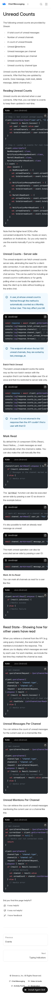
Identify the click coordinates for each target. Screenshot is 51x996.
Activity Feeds (19, 986)
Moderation (35, 986)
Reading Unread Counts (17, 90)
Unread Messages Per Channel (22, 723)
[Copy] (45, 115)
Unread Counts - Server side (20, 254)
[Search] (41, 4)
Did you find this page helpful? (17, 900)
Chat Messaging (18, 981)
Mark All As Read (11, 575)
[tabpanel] (25, 170)
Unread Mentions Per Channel (21, 800)
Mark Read (10, 436)
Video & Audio (36, 981)
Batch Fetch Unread (13, 364)
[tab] (7, 110)
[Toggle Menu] (46, 4)
